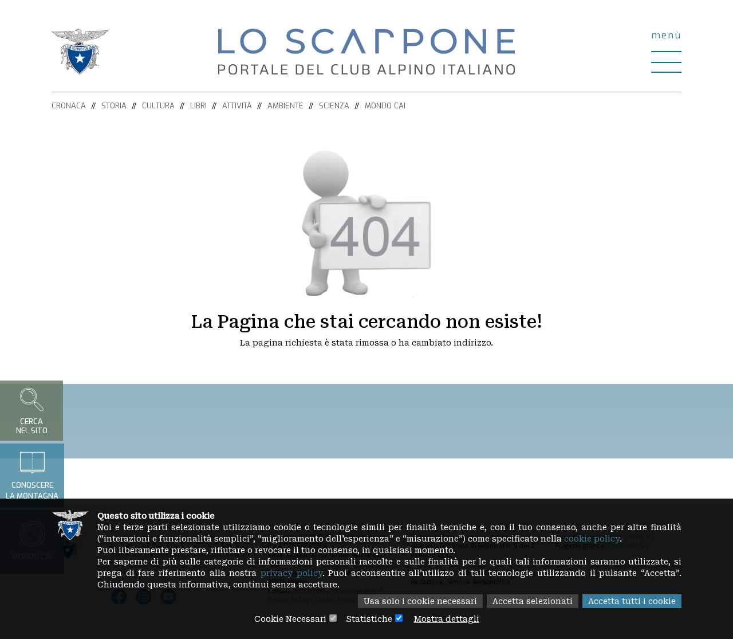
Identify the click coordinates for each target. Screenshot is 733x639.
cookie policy (592, 538)
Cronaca (69, 106)
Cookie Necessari (290, 619)
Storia (114, 106)
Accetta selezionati (532, 601)
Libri (198, 106)
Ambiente (285, 106)
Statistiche (369, 619)
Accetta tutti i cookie (632, 601)
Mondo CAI (385, 106)
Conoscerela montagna (32, 490)
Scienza (334, 106)
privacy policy (291, 573)
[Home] (366, 51)
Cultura (158, 106)
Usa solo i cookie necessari (420, 601)
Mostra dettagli (446, 619)
